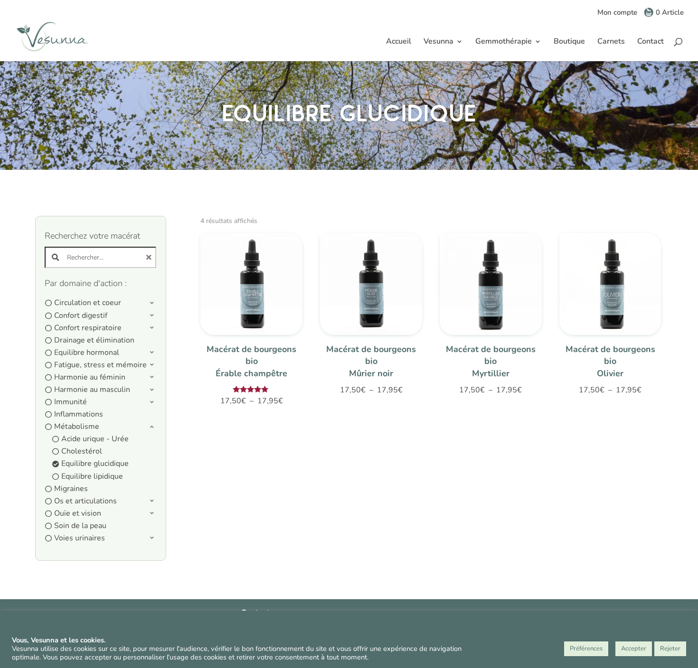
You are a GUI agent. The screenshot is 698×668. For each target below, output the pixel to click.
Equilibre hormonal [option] (86, 352)
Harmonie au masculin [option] (92, 389)
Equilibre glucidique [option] (95, 463)
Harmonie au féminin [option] (89, 377)
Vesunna (438, 42)
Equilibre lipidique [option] (92, 476)
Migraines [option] (71, 488)
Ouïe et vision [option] (77, 513)
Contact (650, 42)
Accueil (398, 42)
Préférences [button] (586, 648)
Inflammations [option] (78, 414)
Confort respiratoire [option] (88, 328)
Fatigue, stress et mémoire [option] (100, 365)
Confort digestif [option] (80, 315)
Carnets (611, 42)
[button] (101, 303)
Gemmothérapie (503, 42)
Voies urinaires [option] (79, 538)
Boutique (569, 42)
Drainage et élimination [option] (94, 340)
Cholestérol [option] (81, 451)
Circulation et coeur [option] (87, 302)
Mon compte (617, 13)
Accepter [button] (633, 648)
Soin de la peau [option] (80, 525)
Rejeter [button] (670, 648)
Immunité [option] (70, 402)
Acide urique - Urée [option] (95, 439)
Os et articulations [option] (85, 501)
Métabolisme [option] (76, 426)
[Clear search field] (150, 257)
